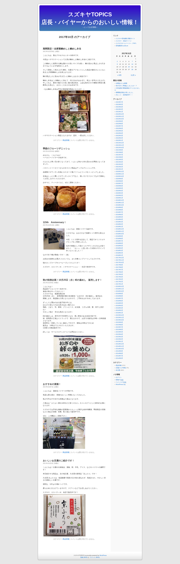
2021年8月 (119, 152)
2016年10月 (120, 291)
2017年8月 (119, 267)
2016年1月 (119, 312)
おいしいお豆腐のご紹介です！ (58, 460)
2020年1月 (119, 198)
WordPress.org (120, 384)
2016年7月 (119, 298)
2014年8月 (119, 353)
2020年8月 (119, 181)
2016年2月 (119, 310)
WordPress (103, 555)
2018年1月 (119, 255)
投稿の (119, 380)
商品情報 (66, 140)
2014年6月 (119, 358)
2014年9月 (119, 351)
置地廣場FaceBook (122, 45)
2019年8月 (119, 210)
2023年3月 (119, 109)
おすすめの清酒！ (52, 384)
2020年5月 (119, 188)
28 (132, 69)
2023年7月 (119, 102)
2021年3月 (119, 164)
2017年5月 (119, 274)
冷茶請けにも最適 (121, 83)
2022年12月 (120, 114)
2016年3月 (119, 308)
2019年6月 (119, 214)
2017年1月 (119, 284)
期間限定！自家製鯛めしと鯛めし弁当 (62, 48)
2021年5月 (119, 159)
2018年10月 (120, 233)
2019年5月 (119, 217)
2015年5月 (119, 332)
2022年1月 (119, 140)
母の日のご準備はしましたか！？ (126, 85)
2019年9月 (119, 207)
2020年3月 (119, 193)
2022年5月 (119, 131)
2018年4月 (119, 248)
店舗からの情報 (121, 368)
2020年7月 (119, 183)
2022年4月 (119, 133)
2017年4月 (119, 277)
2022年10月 (120, 119)
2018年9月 (119, 236)
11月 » (133, 75)
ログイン (119, 377)
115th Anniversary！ (54, 222)
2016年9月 (119, 293)
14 (132, 64)
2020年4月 (119, 190)
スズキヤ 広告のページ (123, 41)
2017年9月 (119, 265)
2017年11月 (120, 260)
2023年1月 (119, 111)
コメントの (121, 382)
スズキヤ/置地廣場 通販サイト (125, 38)
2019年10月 (120, 205)
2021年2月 (119, 166)
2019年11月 (120, 202)
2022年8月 (119, 123)
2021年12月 (120, 142)
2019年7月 (119, 212)
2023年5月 (119, 104)
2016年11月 (120, 289)
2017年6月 (119, 272)
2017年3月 (119, 279)
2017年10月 (120, 262)
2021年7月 (119, 154)
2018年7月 (119, 241)
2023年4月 (119, 107)
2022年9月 (119, 121)
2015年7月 (119, 327)
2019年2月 (119, 224)
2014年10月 (120, 348)
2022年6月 (119, 128)
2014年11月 (120, 346)
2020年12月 (120, 171)
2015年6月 (119, 329)
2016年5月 (119, 303)
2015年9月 (119, 322)
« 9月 (119, 75)
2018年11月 (120, 231)
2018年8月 (119, 238)
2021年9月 (119, 150)
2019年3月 (119, 222)
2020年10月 (120, 176)
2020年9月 (119, 178)
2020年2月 (119, 195)
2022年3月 (119, 135)
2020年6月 (119, 186)
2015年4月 (119, 334)
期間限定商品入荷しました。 (125, 92)
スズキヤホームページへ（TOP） (126, 43)
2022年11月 (120, 116)
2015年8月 (119, 324)
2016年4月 (119, 305)
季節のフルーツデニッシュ (56, 148)
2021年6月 (119, 157)
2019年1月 (119, 226)
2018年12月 (120, 229)
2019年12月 (120, 200)
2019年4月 (119, 219)
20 (129, 67)
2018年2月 (119, 253)
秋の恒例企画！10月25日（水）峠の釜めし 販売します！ (72, 280)
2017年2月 (119, 281)
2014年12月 (120, 344)
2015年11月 (120, 317)
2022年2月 (119, 138)
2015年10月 (120, 320)
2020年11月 (120, 174)
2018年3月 (119, 250)
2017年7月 (119, 269)
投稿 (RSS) (83, 557)
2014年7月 (119, 356)
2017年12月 (120, 257)
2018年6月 (119, 243)
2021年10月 (120, 147)
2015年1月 (119, 341)
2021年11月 (120, 145)
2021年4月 (119, 162)
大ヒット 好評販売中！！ (124, 95)
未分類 (118, 370)
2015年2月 (119, 339)
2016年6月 (119, 301)
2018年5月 (119, 245)
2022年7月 (119, 126)
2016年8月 (119, 296)
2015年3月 (119, 336)
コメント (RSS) (95, 557)
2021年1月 (119, 169)
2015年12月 (120, 315)
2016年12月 (120, 286)
